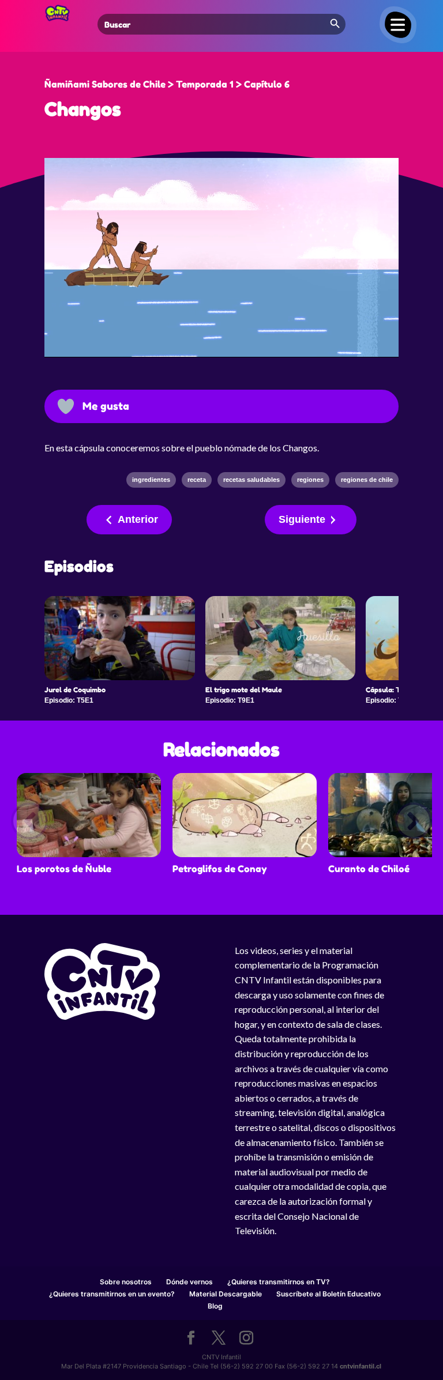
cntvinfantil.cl (360, 1366)
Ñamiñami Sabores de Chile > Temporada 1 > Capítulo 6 (167, 84)
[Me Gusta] (65, 406)
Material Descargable (225, 1293)
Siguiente (302, 519)
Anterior (138, 519)
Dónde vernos (189, 1281)
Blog (215, 1306)
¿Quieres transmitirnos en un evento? (112, 1293)
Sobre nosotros (126, 1281)
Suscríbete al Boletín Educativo (328, 1293)
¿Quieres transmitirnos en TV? (278, 1281)
